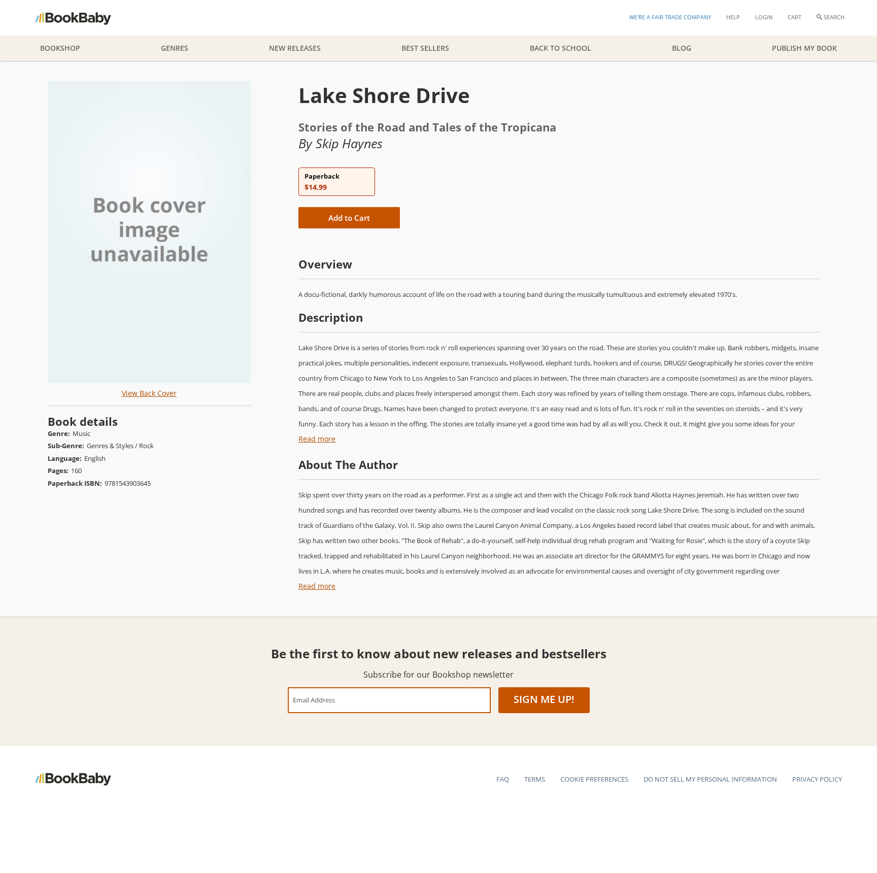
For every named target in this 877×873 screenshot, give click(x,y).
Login (763, 17)
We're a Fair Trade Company (670, 17)
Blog (681, 48)
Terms (534, 779)
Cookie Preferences (594, 779)
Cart (794, 17)
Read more (316, 439)
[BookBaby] (81, 18)
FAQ (502, 779)
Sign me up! (544, 699)
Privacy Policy (817, 779)
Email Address (314, 699)
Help (733, 17)
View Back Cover (149, 393)
